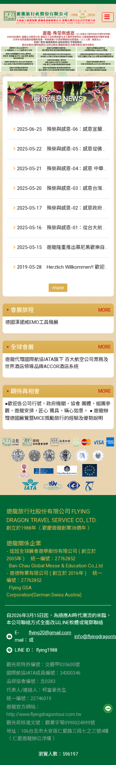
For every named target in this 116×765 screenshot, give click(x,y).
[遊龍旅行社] (50, 17)
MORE (104, 310)
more (58, 288)
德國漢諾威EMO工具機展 (31, 322)
